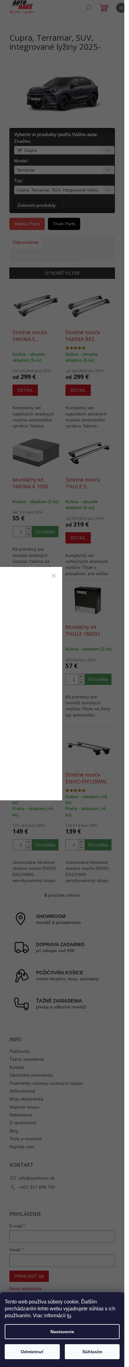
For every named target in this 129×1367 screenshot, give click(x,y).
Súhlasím (92, 1351)
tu (69, 1315)
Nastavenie (62, 1331)
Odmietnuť (32, 1351)
